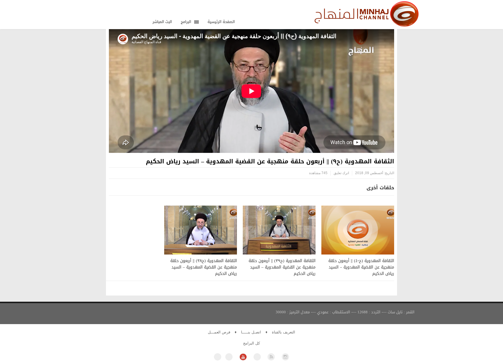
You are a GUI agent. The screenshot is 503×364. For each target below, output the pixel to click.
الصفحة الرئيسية (221, 21)
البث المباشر (162, 21)
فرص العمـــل (219, 332)
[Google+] (257, 357)
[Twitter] (229, 357)
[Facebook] (217, 357)
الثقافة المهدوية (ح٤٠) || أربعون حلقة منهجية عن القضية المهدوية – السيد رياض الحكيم (361, 267)
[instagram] (285, 357)
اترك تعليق (341, 173)
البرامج (186, 21)
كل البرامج (251, 343)
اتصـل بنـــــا (251, 332)
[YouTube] (243, 357)
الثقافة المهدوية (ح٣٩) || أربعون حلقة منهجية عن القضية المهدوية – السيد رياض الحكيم (282, 267)
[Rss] (271, 357)
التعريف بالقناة (283, 332)
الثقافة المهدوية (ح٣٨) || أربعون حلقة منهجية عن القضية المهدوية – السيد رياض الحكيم (203, 267)
